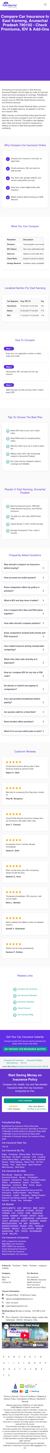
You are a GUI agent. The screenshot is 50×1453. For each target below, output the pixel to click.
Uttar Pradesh (33, 1192)
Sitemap (25, 1401)
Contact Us (6, 1282)
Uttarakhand (17, 1180)
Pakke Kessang (16, 1162)
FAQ (4, 1279)
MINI (26, 1223)
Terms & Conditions (28, 1396)
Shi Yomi (39, 1162)
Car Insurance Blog (25, 1014)
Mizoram (5, 1187)
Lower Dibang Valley (10, 1159)
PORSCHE (39, 1226)
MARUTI (24, 1221)
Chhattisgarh (33, 1177)
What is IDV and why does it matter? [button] (21, 600)
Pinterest (33, 1265)
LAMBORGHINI (28, 1218)
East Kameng (12, 1062)
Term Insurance (33, 1284)
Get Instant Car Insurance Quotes (25, 1049)
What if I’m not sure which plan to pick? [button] (23, 731)
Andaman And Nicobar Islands (14, 1197)
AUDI (19, 1208)
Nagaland (6, 1180)
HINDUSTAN (37, 1213)
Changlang (13, 1154)
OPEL (30, 1226)
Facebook (16, 1265)
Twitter (25, 1265)
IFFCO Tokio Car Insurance (13, 1251)
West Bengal (7, 1174)
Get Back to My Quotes (36, 1109)
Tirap (12, 1164)
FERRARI (6, 1213)
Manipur (22, 1177)
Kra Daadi (16, 1156)
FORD (27, 1213)
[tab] (25, 566)
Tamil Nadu (35, 1182)
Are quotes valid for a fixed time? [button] (20, 711)
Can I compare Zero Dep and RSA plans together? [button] (23, 611)
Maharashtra (29, 1174)
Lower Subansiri (38, 1159)
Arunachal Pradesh (34, 1060)
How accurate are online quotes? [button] (20, 577)
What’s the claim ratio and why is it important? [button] (20, 661)
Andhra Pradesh (19, 1192)
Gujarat (26, 1182)
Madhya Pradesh (38, 1195)
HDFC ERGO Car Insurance (13, 1246)
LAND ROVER (41, 1218)
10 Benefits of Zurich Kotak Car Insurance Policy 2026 (24, 1131)
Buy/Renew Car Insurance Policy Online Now (20, 1126)
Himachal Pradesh (38, 1180)
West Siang (19, 1167)
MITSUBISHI (34, 1223)
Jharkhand (17, 1185)
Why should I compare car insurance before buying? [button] (22, 566)
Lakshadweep (15, 1182)
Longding (41, 1156)
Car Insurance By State (14, 1170)
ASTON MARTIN (8, 1208)
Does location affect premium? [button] (19, 721)
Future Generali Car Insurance (14, 1249)
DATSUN (39, 1210)
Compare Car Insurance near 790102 (33, 1066)
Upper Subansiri (34, 1164)
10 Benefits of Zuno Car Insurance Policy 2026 (21, 1133)
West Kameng (7, 1167)
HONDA (5, 1215)
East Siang (6, 1156)
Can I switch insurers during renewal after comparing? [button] (24, 647)
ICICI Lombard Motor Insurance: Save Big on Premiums (24, 1128)
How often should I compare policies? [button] (22, 623)
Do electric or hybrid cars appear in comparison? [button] (21, 687)
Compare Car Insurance (27, 989)
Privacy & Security (11, 1396)
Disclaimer (41, 1399)
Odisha (5, 1182)
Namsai (5, 1162)
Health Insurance (34, 1282)
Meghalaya (6, 1185)
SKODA (39, 1228)
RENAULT (16, 1228)
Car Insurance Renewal (27, 995)
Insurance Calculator (26, 1001)
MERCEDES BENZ (9, 1223)
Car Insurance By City (13, 1150)
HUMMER (14, 1215)
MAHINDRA (14, 1221)
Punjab (13, 1200)
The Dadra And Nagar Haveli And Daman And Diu (22, 1190)
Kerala (31, 1185)
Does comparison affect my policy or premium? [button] (22, 589)
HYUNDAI (24, 1215)
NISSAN (23, 1226)
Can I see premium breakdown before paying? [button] (22, 700)
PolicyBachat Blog (11, 1122)
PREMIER (6, 1228)
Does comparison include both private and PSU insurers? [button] (24, 634)
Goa (20, 1200)
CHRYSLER (19, 1210)
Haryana (5, 1200)
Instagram (42, 1265)
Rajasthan (18, 1174)
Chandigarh (6, 1195)
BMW (35, 1208)
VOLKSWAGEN (35, 1231)
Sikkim (31, 1197)
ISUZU (41, 1215)
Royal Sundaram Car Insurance (15, 1254)
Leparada (26, 1156)
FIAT (13, 1213)
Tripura (26, 1180)
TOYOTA (24, 1231)
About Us (5, 1277)
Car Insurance (32, 1277)
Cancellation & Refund (26, 1399)
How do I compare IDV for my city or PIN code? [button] (23, 674)
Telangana (25, 1195)
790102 (5, 1146)
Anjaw (4, 1154)
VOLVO (5, 1233)
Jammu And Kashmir (19, 1187)
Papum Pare (29, 1162)
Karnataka (27, 1200)
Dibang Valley (24, 1154)
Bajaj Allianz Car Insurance (13, 1243)
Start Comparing (25, 1101)
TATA (17, 1231)
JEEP (13, 1218)
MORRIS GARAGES (10, 1226)
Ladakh (16, 1195)
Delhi (37, 1197)
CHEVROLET (7, 1210)
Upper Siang (21, 1164)
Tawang (5, 1164)
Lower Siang (25, 1159)
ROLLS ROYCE (28, 1228)
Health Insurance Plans (36, 1287)
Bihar (25, 1185)
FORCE (20, 1213)
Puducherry (6, 1192)
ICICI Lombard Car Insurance (14, 1241)
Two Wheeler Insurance (36, 1279)
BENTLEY (27, 1208)
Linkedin (5, 1268)
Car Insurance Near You (14, 1142)
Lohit (34, 1156)
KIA (18, 1218)
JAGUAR (5, 1218)
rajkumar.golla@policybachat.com (19, 1299)
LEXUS (5, 1221)
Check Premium (24, 1008)
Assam (39, 1185)
